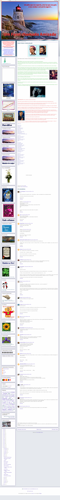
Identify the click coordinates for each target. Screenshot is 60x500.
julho (5, 454)
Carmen (21, 297)
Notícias (5, 406)
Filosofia (13, 399)
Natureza (13, 405)
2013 (4, 443)
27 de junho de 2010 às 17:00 (29, 191)
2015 (4, 440)
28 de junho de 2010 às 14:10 (26, 281)
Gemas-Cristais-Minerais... (11, 400)
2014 (4, 442)
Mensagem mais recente (22, 429)
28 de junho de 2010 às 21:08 (26, 297)
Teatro (8, 410)
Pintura (5, 407)
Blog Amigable (6, 461)
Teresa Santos (22, 397)
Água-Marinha (6, 474)
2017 (4, 438)
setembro (5, 452)
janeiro (5, 482)
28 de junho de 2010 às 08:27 (34, 239)
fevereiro (5, 481)
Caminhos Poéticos (23, 342)
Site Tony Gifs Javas (30, 491)
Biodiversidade (4, 394)
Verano (5, 460)
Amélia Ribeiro (22, 266)
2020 (4, 434)
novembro (5, 449)
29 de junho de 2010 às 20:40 (27, 374)
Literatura (7, 404)
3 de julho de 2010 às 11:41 (28, 397)
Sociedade (3, 410)
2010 (4, 447)
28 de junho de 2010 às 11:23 (27, 259)
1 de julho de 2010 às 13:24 (26, 384)
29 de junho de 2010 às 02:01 (27, 353)
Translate (9, 387)
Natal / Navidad (7, 405)
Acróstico (3, 392)
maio (5, 477)
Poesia (8, 407)
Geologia (5, 401)
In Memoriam (10, 403)
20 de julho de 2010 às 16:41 (26, 406)
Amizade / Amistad (6, 368)
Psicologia (5, 408)
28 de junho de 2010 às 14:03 (29, 266)
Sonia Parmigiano (22, 191)
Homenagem (4, 403)
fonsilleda (21, 259)
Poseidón (21, 304)
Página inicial (39, 429)
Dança (4, 395)
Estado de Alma (5, 399)
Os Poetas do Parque (11, 406)
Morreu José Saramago (7, 464)
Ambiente (8, 392)
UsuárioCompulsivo (12, 417)
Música (27, 186)
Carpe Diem (5, 463)
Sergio (21, 281)
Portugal (13, 407)
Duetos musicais (23, 186)
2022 (4, 431)
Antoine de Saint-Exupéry (7, 457)
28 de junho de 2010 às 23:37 (27, 334)
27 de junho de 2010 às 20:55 (26, 214)
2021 (4, 433)
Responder (21, 220)
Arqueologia (12, 393)
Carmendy (21, 374)
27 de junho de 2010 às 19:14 (27, 201)
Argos (21, 316)
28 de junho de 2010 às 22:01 (26, 316)
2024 (4, 429)
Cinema (9, 394)
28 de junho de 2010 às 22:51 (29, 327)
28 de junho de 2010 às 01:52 (29, 223)
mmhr (21, 406)
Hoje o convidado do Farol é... (8, 402)
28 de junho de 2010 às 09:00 (27, 249)
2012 (4, 444)
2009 (4, 484)
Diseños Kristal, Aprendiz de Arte (25, 239)
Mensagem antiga (55, 429)
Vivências (11, 410)
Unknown (21, 249)
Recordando (11, 408)
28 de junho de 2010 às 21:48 (27, 304)
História (9, 401)
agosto (5, 453)
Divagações (13, 396)
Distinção (7, 396)
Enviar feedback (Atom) (39, 432)
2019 (4, 435)
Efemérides (4, 398)
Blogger (40, 493)
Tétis (20, 384)
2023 (4, 430)
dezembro (5, 448)
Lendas (3, 404)
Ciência (13, 394)
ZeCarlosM (21, 334)
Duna (20, 214)
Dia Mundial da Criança (7, 475)
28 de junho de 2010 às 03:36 (27, 229)
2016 (4, 439)
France (4, 400)
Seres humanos (6, 465)
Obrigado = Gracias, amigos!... (7, 471)
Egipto (12, 398)
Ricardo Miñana (22, 327)
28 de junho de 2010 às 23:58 (30, 342)
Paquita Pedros (22, 223)
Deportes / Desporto (8, 395)
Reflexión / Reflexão (7, 409)
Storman (33, 493)
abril (4, 478)
